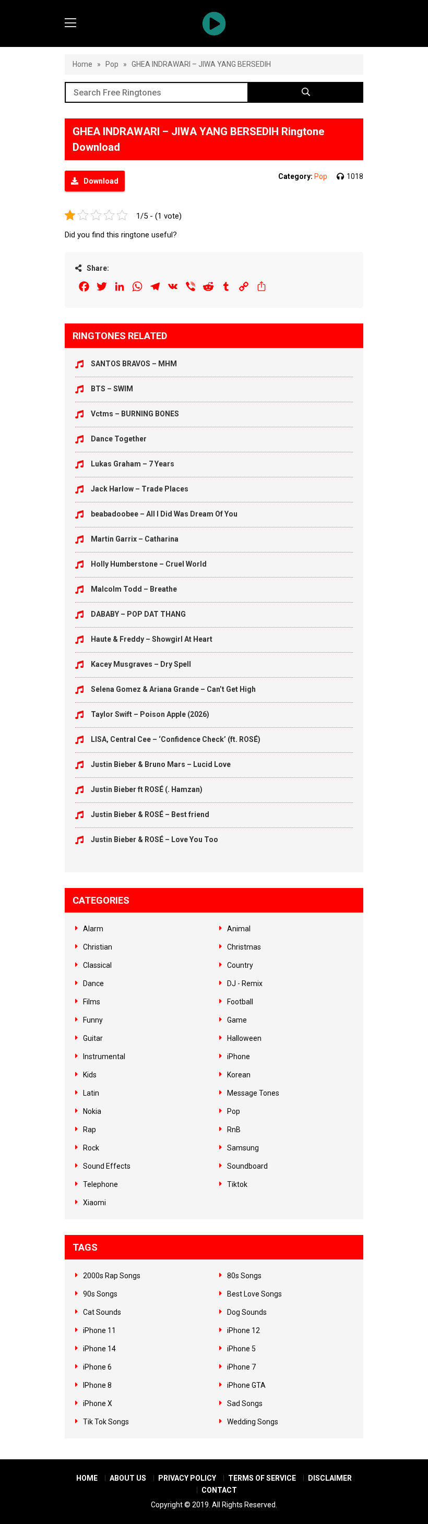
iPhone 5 (241, 1349)
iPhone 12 (243, 1330)
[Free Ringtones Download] (214, 23)
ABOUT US (128, 1478)
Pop (111, 64)
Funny (93, 1020)
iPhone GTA (246, 1385)
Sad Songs (245, 1403)
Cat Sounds (102, 1312)
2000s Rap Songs (111, 1275)
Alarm (93, 929)
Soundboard (247, 1166)
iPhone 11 (99, 1330)
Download (101, 181)
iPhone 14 (99, 1349)
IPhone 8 (97, 1385)
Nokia (92, 1111)
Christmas (244, 947)
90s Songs (100, 1294)
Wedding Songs (252, 1422)
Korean (239, 1075)
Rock (91, 1148)
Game (237, 1020)
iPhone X (97, 1403)
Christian (97, 947)
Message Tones (253, 1093)
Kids (90, 1075)
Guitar (93, 1038)
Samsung (243, 1148)
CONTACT (219, 1490)
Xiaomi (94, 1202)
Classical (97, 965)
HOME (87, 1478)
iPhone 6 (97, 1367)
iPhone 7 (241, 1367)
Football (240, 1002)
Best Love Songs (254, 1294)
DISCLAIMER (330, 1478)
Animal (239, 929)
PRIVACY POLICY (187, 1478)
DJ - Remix (245, 983)
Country (240, 965)
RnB (234, 1129)
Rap (89, 1129)
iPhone (238, 1056)
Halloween (244, 1038)
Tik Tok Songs (106, 1422)
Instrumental (104, 1056)
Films (91, 1002)
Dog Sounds (247, 1312)
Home (82, 64)
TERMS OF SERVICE (262, 1478)
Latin (91, 1093)
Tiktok (237, 1184)
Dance (93, 983)
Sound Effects (106, 1166)
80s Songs (244, 1275)
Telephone (100, 1184)
